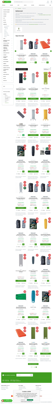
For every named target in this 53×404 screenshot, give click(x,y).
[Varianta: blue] (33, 302)
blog (4, 86)
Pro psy (4, 78)
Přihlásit (31, 375)
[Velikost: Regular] (33, 119)
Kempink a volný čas (6, 67)
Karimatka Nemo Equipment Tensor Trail (45, 125)
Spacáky (4, 22)
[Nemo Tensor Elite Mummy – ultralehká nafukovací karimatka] (21, 187)
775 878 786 (6, 380)
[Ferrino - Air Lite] (33, 296)
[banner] (7, 2)
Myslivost (5, 80)
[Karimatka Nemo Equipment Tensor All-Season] (21, 45)
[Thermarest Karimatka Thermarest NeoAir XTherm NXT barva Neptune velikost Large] (21, 151)
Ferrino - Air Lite (33, 307)
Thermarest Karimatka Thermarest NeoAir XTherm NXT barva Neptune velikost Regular (45, 307)
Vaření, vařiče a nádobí (5, 50)
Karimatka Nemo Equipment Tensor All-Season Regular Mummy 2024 (33, 89)
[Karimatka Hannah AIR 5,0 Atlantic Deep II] (33, 260)
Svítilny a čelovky (6, 43)
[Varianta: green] (45, 83)
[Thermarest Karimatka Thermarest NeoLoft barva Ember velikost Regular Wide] (45, 45)
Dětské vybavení (5, 65)
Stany (4, 38)
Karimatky (19, 8)
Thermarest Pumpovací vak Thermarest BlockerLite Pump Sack (21, 307)
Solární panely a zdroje (6, 70)
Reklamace (37, 391)
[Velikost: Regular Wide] (31, 119)
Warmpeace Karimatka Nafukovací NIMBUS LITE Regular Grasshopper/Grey (33, 344)
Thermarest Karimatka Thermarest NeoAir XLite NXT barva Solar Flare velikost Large (45, 198)
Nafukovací (6, 27)
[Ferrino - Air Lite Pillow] (45, 78)
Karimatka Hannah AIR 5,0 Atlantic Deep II (33, 271)
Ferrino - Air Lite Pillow (45, 88)
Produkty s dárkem (6, 9)
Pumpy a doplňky (6, 35)
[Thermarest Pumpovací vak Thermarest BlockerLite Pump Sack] (21, 296)
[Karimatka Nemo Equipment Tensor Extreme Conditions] (21, 78)
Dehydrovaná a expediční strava (6, 45)
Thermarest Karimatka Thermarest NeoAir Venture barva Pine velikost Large (45, 162)
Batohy (4, 20)
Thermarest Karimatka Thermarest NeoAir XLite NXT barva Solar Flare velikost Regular (33, 55)
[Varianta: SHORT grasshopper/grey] (45, 338)
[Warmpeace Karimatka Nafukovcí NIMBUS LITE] (45, 333)
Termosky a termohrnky (5, 48)
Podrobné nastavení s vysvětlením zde (26, 401)
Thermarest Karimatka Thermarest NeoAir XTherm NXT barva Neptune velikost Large (21, 162)
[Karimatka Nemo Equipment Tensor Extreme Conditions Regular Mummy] (33, 151)
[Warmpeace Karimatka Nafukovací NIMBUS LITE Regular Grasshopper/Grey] (33, 333)
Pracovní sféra (5, 61)
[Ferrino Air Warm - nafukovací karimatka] (21, 260)
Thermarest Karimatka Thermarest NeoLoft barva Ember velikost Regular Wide (45, 55)
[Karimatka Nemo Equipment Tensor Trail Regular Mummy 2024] (45, 223)
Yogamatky (6, 32)
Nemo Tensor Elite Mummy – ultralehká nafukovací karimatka (21, 198)
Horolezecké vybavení (5, 57)
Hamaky (5, 36)
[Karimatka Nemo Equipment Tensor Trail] (45, 114)
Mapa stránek (10, 402)
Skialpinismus (5, 59)
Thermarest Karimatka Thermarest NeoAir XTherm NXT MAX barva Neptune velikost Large (33, 198)
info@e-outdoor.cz (17, 380)
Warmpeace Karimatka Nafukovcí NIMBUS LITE (46, 344)
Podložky (5, 31)
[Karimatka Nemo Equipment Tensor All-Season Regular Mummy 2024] (33, 78)
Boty (4, 18)
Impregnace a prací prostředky (6, 41)
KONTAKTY (20, 389)
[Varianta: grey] (21, 265)
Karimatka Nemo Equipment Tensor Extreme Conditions (21, 89)
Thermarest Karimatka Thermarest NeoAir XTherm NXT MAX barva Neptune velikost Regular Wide (45, 271)
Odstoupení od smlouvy (22, 388)
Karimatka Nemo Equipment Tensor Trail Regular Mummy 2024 (45, 235)
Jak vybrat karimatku (39, 390)
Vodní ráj (5, 72)
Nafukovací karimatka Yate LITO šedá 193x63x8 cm (21, 125)
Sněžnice (4, 63)
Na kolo (4, 76)
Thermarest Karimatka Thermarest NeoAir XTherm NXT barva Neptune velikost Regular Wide (33, 235)
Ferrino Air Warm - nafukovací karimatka (21, 271)
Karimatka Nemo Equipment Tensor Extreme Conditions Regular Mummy (33, 162)
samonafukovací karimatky (33, 24)
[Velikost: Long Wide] (35, 119)
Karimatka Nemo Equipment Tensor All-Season (21, 55)
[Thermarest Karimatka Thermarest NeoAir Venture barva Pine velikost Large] (45, 151)
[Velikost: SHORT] (22, 192)
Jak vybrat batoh (38, 389)
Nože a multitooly (6, 52)
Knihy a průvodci (6, 74)
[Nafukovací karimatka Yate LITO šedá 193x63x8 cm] (21, 114)
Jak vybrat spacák (38, 388)
